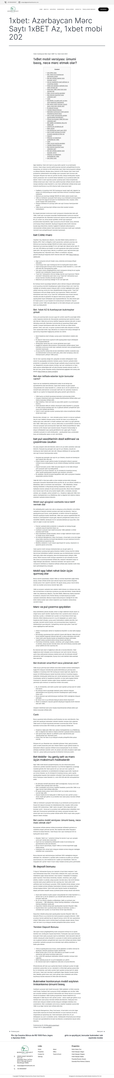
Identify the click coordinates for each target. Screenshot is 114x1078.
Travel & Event (57, 1054)
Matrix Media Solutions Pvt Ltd (92, 1076)
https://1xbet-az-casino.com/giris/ (48, 371)
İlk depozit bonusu (52, 108)
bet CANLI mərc (52, 72)
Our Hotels (53, 9)
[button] (103, 9)
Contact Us (78, 9)
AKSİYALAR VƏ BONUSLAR (55, 126)
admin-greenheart (53, 1025)
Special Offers (70, 9)
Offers (54, 1051)
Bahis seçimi (50, 128)
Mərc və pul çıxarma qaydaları (56, 93)
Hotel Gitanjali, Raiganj (78, 1054)
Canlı (48, 98)
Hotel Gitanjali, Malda (78, 1056)
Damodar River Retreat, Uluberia (81, 1061)
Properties (41, 1051)
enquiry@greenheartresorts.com (26, 1065)
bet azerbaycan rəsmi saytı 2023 (57, 130)
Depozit (49, 136)
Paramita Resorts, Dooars (79, 1059)
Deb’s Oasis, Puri (76, 1049)
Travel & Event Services (89, 9)
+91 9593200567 (22, 1068)
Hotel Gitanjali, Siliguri (78, 1051)
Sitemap (40, 1056)
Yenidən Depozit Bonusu (54, 110)
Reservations (60, 9)
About (54, 1049)
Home (41, 9)
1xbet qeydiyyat (47, 1027)
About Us (46, 9)
